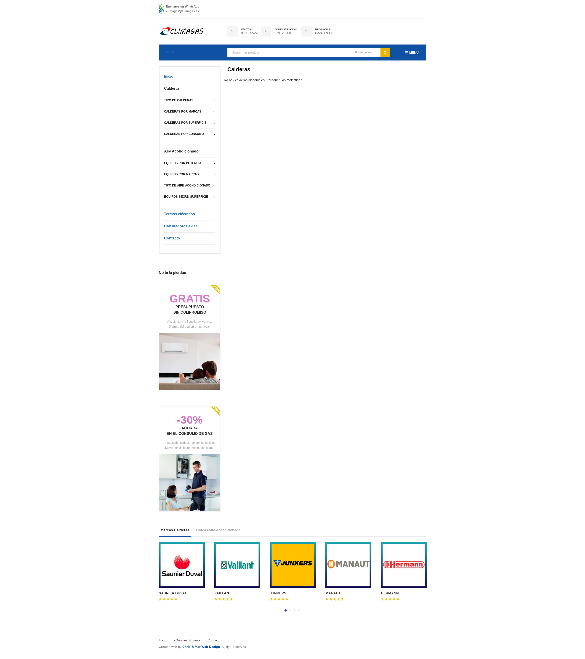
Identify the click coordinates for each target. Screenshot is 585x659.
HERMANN (390, 593)
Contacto (172, 238)
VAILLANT (222, 593)
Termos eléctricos (179, 214)
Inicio (169, 52)
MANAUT (332, 593)
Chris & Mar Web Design (201, 646)
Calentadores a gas (181, 226)
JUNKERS (278, 593)
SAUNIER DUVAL (173, 593)
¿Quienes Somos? (186, 640)
